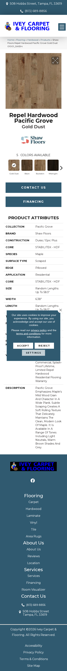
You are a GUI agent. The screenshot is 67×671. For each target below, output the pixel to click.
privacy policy (39, 330)
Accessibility (33, 645)
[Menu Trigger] (62, 27)
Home (10, 39)
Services (34, 576)
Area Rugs (33, 536)
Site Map (33, 665)
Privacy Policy (33, 652)
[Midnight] (53, 165)
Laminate (33, 515)
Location (33, 563)
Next (61, 166)
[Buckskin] (40, 165)
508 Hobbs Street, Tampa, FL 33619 (36, 3)
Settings (33, 352)
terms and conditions (28, 333)
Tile (33, 529)
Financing (33, 201)
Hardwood (32, 39)
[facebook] (33, 481)
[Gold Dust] (13, 165)
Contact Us (33, 187)
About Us (34, 549)
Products (45, 39)
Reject (44, 345)
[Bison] (27, 165)
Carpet (33, 502)
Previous (5, 166)
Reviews (34, 556)
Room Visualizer (33, 589)
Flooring (20, 39)
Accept (23, 345)
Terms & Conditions (33, 659)
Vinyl (33, 522)
